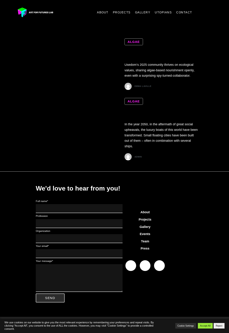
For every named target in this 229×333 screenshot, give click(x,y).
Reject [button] (219, 325)
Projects (145, 219)
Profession (42, 215)
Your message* (44, 261)
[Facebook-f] (145, 265)
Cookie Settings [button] (185, 325)
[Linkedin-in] (130, 265)
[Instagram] (159, 265)
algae (134, 42)
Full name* (42, 201)
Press (145, 248)
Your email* (42, 246)
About (145, 212)
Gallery (145, 227)
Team (145, 241)
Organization (43, 231)
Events (145, 234)
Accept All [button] (205, 325)
